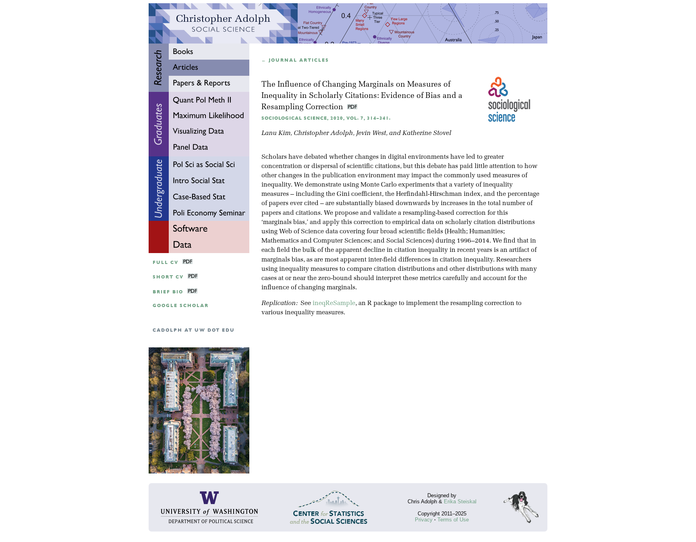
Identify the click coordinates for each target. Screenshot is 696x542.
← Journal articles (295, 60)
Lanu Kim (275, 133)
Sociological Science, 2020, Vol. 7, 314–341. (326, 118)
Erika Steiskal (460, 501)
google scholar (181, 305)
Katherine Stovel (426, 133)
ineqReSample (334, 303)
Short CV (168, 277)
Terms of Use (453, 520)
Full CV (165, 262)
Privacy (424, 520)
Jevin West (371, 133)
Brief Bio (168, 292)
